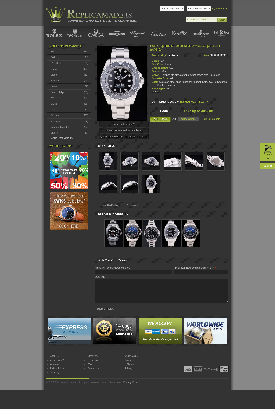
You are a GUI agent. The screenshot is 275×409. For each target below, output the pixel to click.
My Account (218, 8)
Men (69, 109)
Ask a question (133, 205)
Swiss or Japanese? (124, 124)
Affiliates (129, 364)
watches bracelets (69, 127)
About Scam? (57, 360)
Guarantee (55, 364)
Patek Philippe (69, 92)
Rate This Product (110, 205)
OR (174, 119)
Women (69, 115)
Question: (100, 277)
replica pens (69, 121)
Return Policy (57, 368)
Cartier (69, 74)
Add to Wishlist (188, 119)
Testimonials (94, 360)
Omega (69, 69)
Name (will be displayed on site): (113, 267)
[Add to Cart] (160, 119)
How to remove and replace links (123, 130)
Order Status (131, 356)
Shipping (54, 372)
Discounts (93, 356)
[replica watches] (92, 14)
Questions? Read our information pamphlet (123, 136)
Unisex (69, 132)
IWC (69, 98)
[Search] (221, 19)
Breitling (69, 57)
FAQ (90, 364)
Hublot (69, 86)
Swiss (69, 103)
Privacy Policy (131, 382)
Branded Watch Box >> (193, 101)
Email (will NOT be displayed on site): (195, 267)
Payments (130, 360)
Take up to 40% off (198, 111)
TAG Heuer (69, 63)
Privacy (128, 368)
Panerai (69, 80)
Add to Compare (211, 119)
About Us (54, 356)
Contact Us (93, 368)
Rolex (69, 51)
